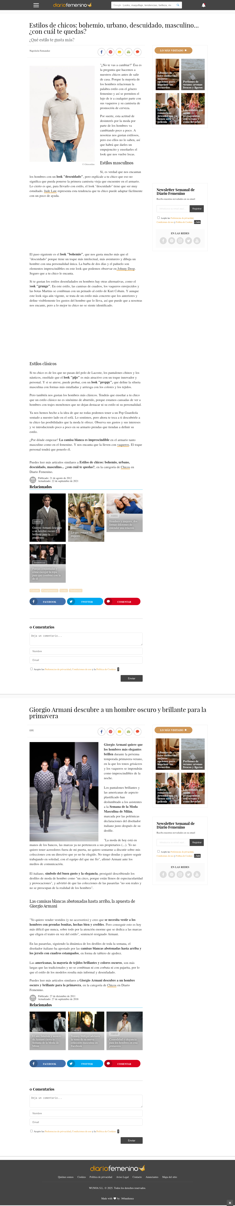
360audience (127, 1198)
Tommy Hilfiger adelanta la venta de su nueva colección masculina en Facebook (85, 1041)
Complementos (49, 590)
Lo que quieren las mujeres (81, 534)
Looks (64, 590)
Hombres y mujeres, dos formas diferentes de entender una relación (123, 524)
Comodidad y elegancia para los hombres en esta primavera (123, 1042)
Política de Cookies (106, 669)
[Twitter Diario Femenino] (188, 240)
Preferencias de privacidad (58, 669)
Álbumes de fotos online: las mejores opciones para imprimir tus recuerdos (167, 79)
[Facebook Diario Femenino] (163, 240)
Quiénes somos (65, 1177)
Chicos (125, 467)
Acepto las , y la (75, 669)
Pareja (114, 515)
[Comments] (137, 52)
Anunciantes (152, 1177)
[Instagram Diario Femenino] (180, 240)
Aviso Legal (122, 1177)
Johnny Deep (126, 268)
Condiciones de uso (82, 669)
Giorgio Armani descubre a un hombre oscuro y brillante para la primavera (47, 532)
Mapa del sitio (169, 1177)
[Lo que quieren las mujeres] (86, 540)
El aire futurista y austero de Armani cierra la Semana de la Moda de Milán (46, 1041)
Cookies (81, 1177)
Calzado (35, 590)
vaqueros (123, 444)
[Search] (178, 5)
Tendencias (39, 562)
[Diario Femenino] (72, 6)
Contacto (137, 1177)
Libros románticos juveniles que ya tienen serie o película (167, 116)
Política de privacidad (101, 1177)
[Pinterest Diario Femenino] (171, 240)
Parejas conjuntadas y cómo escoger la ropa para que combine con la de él (46, 573)
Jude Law (50, 191)
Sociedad (77, 526)
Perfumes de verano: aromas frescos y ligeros (193, 84)
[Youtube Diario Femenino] (197, 240)
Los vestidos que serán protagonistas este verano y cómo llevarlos (193, 116)
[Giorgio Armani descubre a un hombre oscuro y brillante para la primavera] (48, 540)
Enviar (131, 678)
